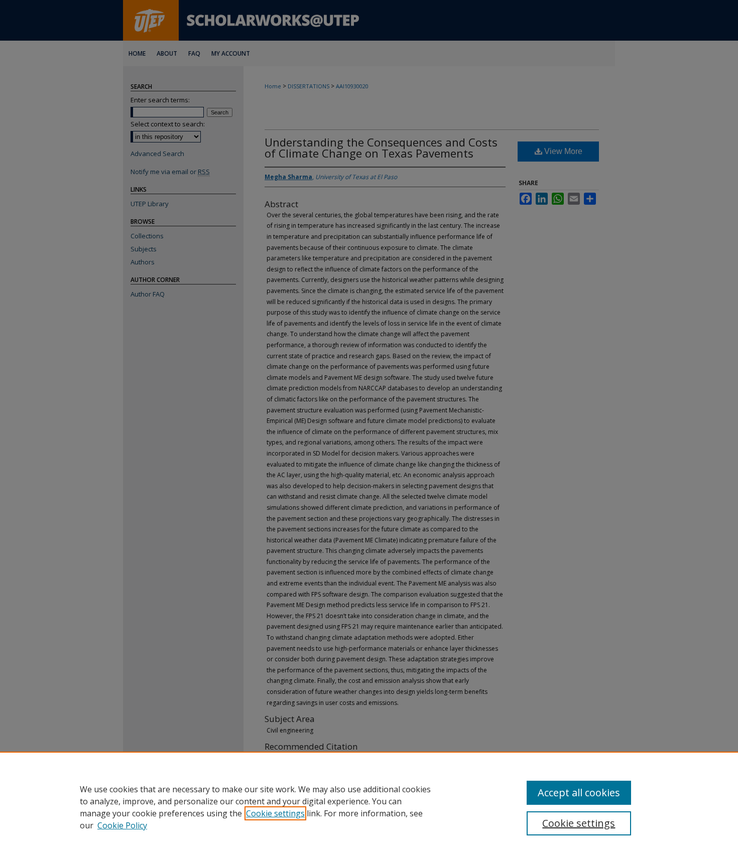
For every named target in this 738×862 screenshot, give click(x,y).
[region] (369, 807)
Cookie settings (275, 813)
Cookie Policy (122, 825)
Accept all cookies (579, 792)
